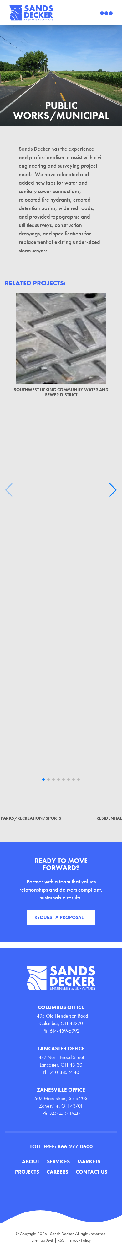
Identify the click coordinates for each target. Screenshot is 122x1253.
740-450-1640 (65, 1113)
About (30, 1161)
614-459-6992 (64, 1031)
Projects (27, 1171)
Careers (57, 1171)
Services (58, 1161)
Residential (109, 818)
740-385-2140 (64, 1072)
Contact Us (91, 1171)
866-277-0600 (75, 1146)
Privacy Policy (79, 1240)
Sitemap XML (42, 1240)
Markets (88, 1161)
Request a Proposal (59, 917)
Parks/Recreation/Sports (31, 818)
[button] (43, 779)
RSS (61, 1240)
